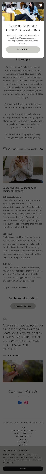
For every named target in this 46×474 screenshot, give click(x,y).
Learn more (23, 50)
